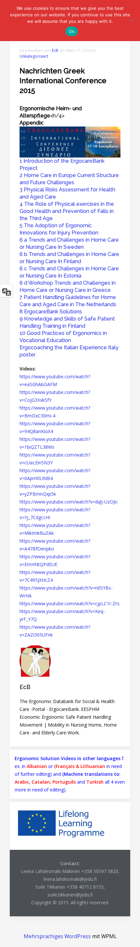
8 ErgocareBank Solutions (51, 311)
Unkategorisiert (34, 56)
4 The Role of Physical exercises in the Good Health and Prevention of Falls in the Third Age (67, 211)
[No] (132, 20)
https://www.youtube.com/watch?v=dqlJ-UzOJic (69, 502)
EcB (55, 50)
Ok (72, 31)
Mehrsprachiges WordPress (57, 936)
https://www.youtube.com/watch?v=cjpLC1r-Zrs (69, 603)
